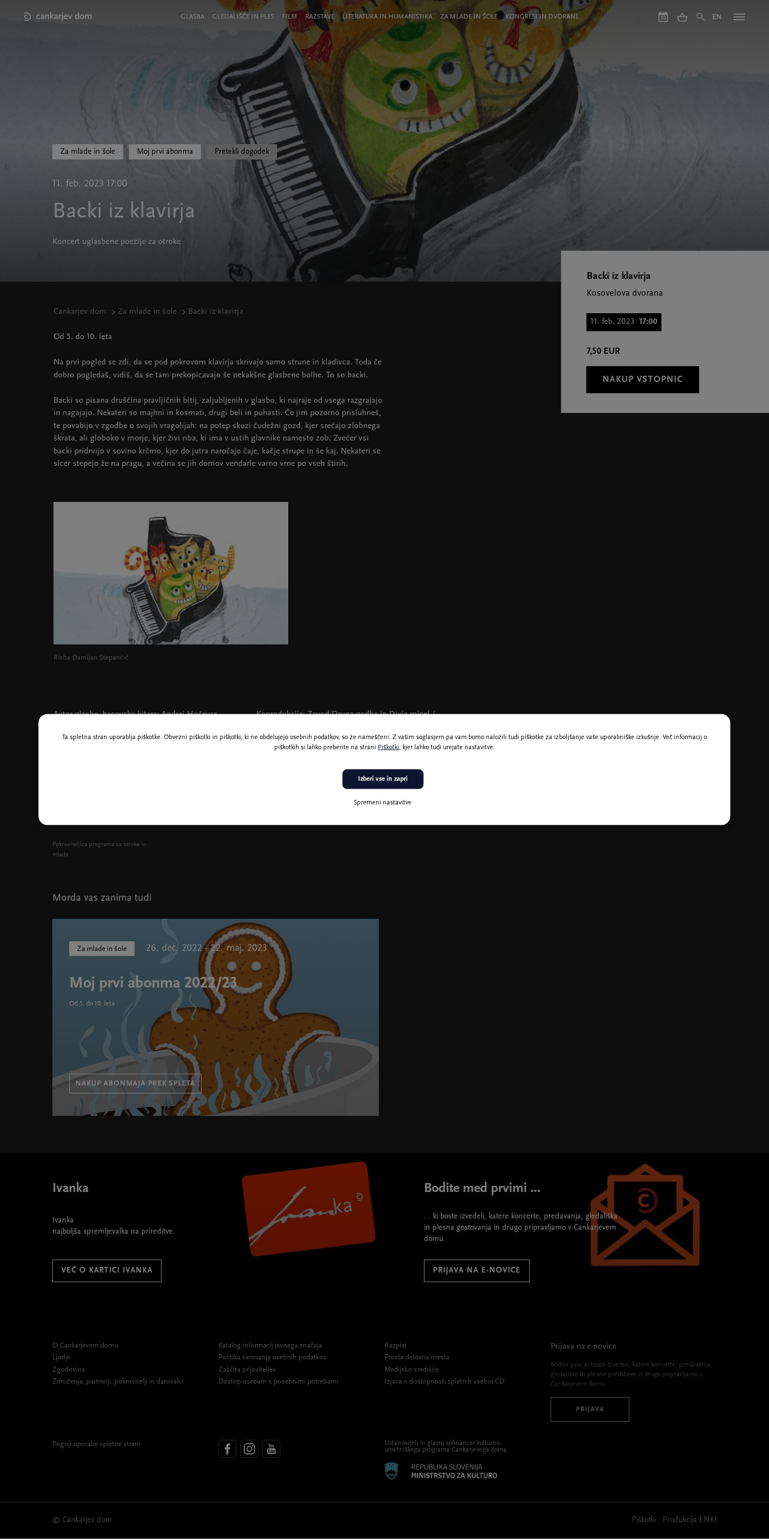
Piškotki (388, 747)
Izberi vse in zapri (383, 779)
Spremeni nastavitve (383, 802)
